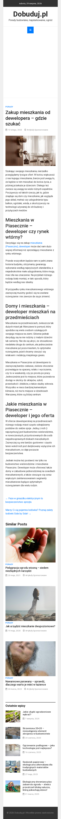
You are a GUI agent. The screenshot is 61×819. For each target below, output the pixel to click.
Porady (9, 107)
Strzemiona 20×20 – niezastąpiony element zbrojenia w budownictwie (36, 731)
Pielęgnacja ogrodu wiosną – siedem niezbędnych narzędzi (26, 569)
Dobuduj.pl (30, 14)
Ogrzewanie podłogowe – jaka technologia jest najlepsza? (39, 747)
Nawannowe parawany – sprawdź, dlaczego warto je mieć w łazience (25, 683)
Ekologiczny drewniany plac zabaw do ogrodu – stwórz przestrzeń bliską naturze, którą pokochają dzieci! (37, 785)
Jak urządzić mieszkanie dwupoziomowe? (30, 626)
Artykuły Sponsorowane (37, 130)
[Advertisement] (30, 65)
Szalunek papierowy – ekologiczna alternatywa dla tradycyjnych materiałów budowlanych (37, 766)
